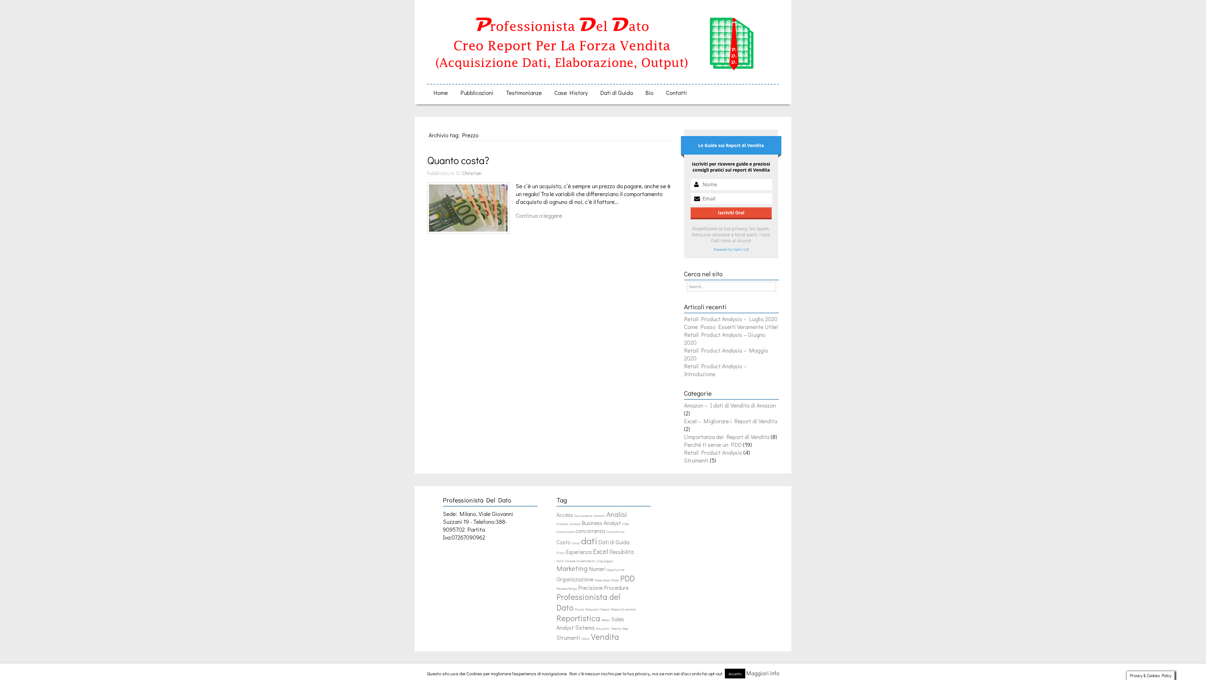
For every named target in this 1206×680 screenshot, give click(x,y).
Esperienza (579, 552)
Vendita (605, 636)
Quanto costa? (458, 160)
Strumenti (696, 460)
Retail (605, 620)
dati (589, 541)
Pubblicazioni (476, 92)
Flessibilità (621, 552)
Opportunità (615, 570)
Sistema (585, 627)
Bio (649, 92)
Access (565, 514)
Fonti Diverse (566, 561)
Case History (571, 92)
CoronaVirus (615, 531)
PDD (627, 578)
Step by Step (619, 628)
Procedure (616, 587)
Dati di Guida (616, 92)
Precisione (590, 587)
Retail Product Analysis (713, 452)
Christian (471, 173)
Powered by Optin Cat (731, 249)
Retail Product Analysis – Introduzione (715, 370)
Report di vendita (623, 609)
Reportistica (578, 618)
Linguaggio (604, 561)
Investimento (586, 561)
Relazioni (592, 609)
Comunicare (565, 531)
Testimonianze (524, 92)
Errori (561, 553)
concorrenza (590, 531)
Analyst (575, 524)
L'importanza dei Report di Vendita (726, 437)
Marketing (572, 568)
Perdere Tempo (567, 588)
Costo (564, 542)
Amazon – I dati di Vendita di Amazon (730, 405)
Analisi (616, 514)
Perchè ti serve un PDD (713, 444)
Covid (576, 543)
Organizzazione (575, 579)
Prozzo (579, 609)
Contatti (676, 92)
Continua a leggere (539, 215)
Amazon (599, 515)
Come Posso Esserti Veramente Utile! (731, 327)
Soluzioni (603, 628)
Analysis (562, 524)
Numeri (597, 569)
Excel (600, 551)
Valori (585, 638)
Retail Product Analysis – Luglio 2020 (731, 319)
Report (605, 609)
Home (440, 92)
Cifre (625, 524)
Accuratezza (583, 515)
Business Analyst (601, 523)
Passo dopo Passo (607, 580)
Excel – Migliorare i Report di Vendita (730, 421)
